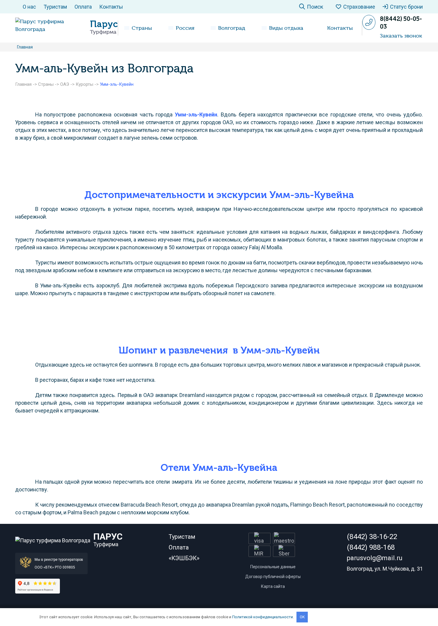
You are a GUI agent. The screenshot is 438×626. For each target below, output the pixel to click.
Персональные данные (273, 566)
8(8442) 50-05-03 (401, 22)
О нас (29, 7)
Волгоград (231, 28)
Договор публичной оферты (273, 576)
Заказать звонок (401, 35)
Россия (185, 28)
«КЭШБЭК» (184, 558)
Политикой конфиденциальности (262, 617)
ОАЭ (64, 84)
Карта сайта (273, 586)
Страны (142, 28)
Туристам (55, 7)
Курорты (84, 84)
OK (302, 617)
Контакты (111, 7)
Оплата (83, 7)
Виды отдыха (286, 28)
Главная (23, 84)
